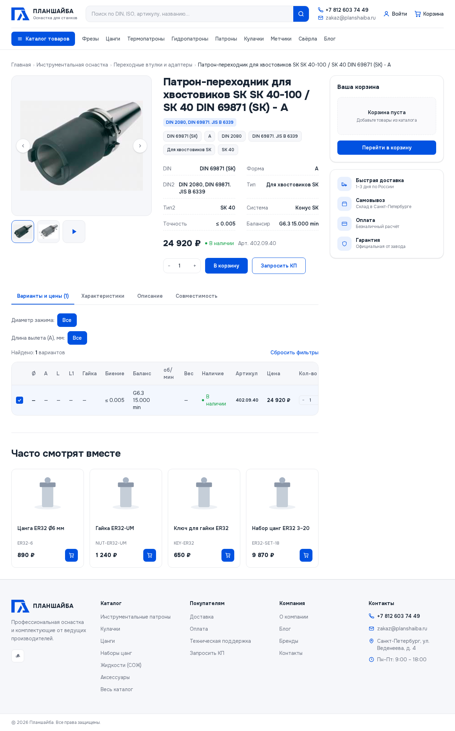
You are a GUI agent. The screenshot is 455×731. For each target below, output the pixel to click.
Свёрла (308, 39)
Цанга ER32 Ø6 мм (40, 528)
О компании (293, 617)
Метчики (281, 39)
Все (67, 320)
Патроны (226, 39)
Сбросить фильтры (294, 352)
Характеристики (102, 296)
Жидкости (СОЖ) (121, 665)
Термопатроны (146, 39)
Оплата (199, 629)
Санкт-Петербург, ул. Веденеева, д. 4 (403, 644)
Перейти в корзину (387, 147)
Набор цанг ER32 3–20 (281, 528)
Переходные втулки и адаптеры (153, 65)
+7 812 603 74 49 (347, 10)
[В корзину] (71, 555)
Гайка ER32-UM (115, 528)
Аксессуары (115, 677)
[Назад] (23, 146)
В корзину (226, 266)
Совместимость (197, 296)
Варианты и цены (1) (43, 296)
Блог (330, 39)
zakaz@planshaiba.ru (351, 18)
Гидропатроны (190, 39)
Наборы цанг (116, 653)
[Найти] (301, 14)
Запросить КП (279, 266)
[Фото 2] (48, 231)
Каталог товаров (47, 39)
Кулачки (254, 39)
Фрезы (90, 39)
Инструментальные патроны (136, 617)
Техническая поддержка (220, 641)
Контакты (291, 653)
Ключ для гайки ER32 (201, 528)
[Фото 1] (22, 231)
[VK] (17, 656)
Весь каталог (117, 689)
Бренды (288, 641)
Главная (21, 65)
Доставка (202, 617)
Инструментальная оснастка (72, 65)
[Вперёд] (140, 146)
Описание (150, 296)
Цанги (113, 39)
